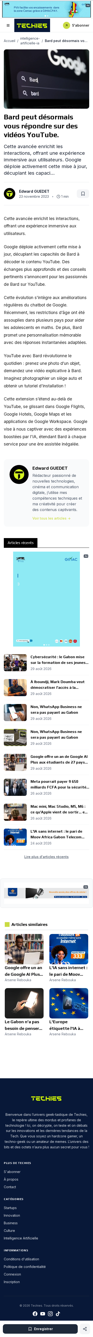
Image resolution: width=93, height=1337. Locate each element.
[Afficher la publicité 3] (49, 645)
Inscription (12, 1282)
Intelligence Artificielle (21, 1238)
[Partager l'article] (85, 1329)
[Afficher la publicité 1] (45, 16)
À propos (11, 1179)
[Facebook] (35, 1313)
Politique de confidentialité (25, 1267)
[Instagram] (50, 1313)
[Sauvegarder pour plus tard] (83, 193)
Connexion (12, 1274)
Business (11, 1223)
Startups (10, 1208)
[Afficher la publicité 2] (47, 16)
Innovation (12, 1215)
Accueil (9, 41)
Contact (10, 1187)
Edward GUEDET (34, 191)
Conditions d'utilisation (21, 1259)
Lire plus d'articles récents (46, 857)
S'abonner (80, 25)
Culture (9, 1231)
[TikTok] (58, 1313)
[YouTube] (42, 1313)
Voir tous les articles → (51, 518)
